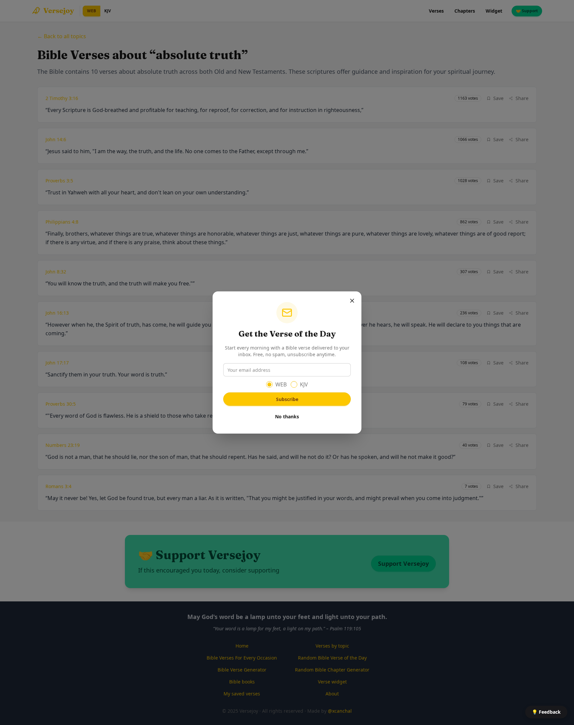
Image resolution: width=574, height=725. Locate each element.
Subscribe (287, 399)
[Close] (352, 300)
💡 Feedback (546, 712)
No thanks (287, 416)
